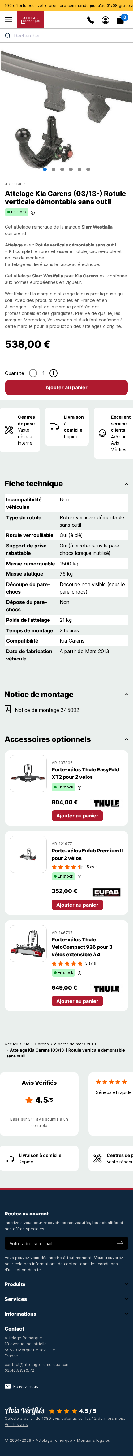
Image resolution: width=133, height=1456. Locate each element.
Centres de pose (26, 420)
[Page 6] (88, 169)
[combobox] (66, 35)
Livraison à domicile (74, 423)
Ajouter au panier (66, 387)
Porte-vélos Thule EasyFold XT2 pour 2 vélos (85, 773)
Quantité (14, 373)
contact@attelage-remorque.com (37, 1364)
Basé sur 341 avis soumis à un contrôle (39, 1122)
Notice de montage (39, 694)
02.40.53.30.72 (19, 1370)
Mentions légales (93, 1440)
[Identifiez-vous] (105, 20)
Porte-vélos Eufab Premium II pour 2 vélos (87, 854)
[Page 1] (45, 169)
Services (16, 1299)
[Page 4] (71, 169)
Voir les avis (16, 1424)
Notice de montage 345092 (47, 710)
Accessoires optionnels (48, 739)
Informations (20, 1314)
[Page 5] (79, 169)
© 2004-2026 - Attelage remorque (39, 1440)
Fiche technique (34, 483)
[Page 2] (53, 169)
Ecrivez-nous (25, 1386)
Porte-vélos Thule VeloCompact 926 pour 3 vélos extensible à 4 (82, 946)
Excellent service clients (121, 423)
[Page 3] (62, 169)
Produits (15, 1284)
